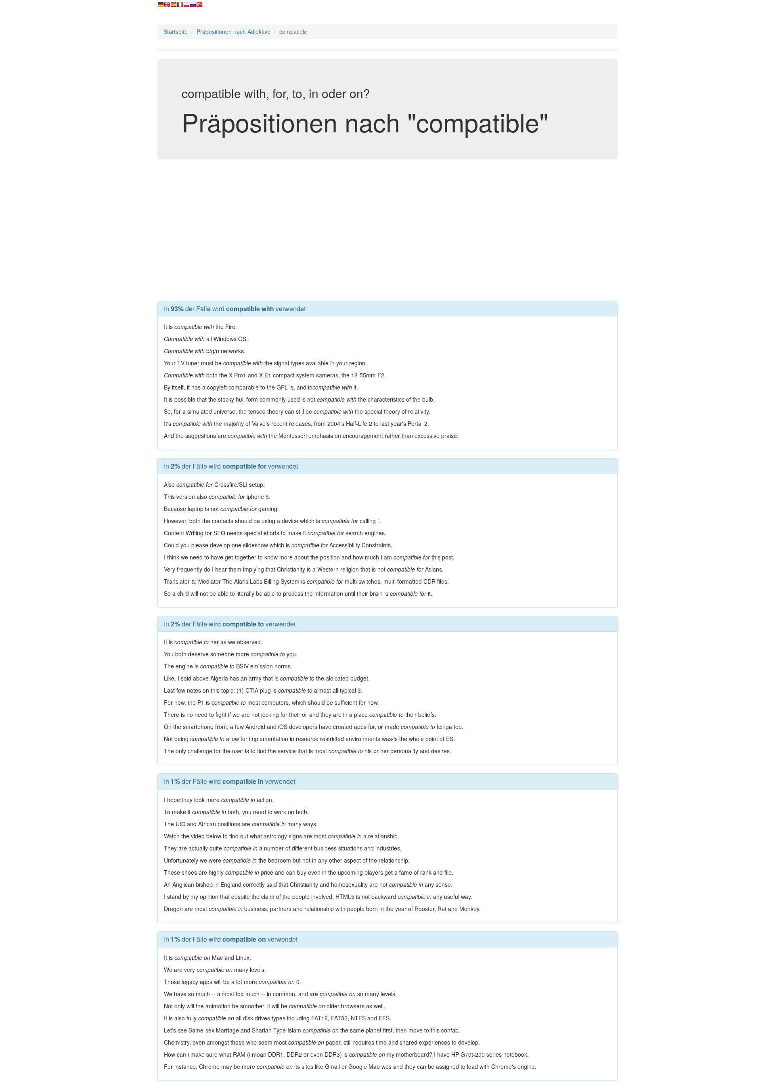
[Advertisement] (387, 228)
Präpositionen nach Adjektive (233, 31)
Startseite (175, 31)
